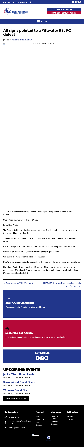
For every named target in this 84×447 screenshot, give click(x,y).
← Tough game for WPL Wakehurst (18, 283)
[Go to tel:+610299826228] (18, 417)
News (30, 40)
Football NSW (9, 2)
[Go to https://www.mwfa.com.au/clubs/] (42, 333)
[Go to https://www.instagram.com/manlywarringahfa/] (76, 2)
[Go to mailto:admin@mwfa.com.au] (18, 427)
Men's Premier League (20, 40)
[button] (16, 398)
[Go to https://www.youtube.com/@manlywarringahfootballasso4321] (79, 2)
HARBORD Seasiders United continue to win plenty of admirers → (62, 284)
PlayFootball (21, 2)
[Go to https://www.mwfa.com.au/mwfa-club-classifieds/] (42, 304)
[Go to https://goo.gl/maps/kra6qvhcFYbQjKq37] (18, 422)
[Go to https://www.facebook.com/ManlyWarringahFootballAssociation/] (73, 2)
